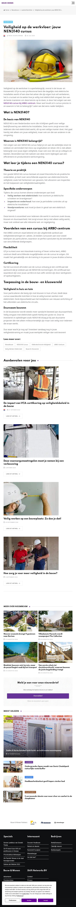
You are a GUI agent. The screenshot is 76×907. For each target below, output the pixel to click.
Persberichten (8, 880)
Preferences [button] (20, 895)
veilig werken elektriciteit (13, 349)
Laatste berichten (26, 10)
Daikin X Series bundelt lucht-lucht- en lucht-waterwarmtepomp (33, 750)
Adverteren (7, 877)
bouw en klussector (32, 349)
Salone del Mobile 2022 (12, 864)
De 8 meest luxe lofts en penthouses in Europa (12, 850)
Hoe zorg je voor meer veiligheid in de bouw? (30, 573)
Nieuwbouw (15, 10)
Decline (29, 900)
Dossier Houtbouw (33, 843)
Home (7, 10)
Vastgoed (29, 777)
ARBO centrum (59, 344)
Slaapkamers (30, 792)
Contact (30, 877)
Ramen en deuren (33, 846)
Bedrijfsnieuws (56, 843)
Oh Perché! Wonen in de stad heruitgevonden (14, 859)
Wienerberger (32, 854)
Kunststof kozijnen (33, 850)
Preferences (12, 900)
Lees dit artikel (12, 416)
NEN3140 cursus (22, 344)
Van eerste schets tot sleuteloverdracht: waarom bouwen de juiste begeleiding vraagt (54, 667)
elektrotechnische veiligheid (41, 344)
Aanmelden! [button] (38, 696)
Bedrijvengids (56, 850)
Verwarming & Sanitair (14, 718)
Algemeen (29, 762)
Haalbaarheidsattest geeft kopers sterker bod (45, 781)
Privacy (29, 880)
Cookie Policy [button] (25, 893)
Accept (46, 900)
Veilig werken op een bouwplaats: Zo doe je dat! (32, 519)
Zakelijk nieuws (56, 846)
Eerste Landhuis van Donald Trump (13, 844)
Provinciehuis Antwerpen (12, 855)
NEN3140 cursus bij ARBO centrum (19, 103)
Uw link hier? (31, 857)
